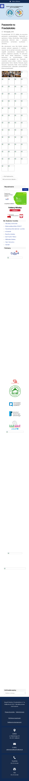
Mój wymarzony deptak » (9, 179)
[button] (2, 6)
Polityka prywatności (14, 718)
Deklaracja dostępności (14, 722)
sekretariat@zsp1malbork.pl (14, 749)
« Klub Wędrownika (8, 176)
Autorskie (12, 712)
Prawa (7, 712)
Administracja (20, 712)
